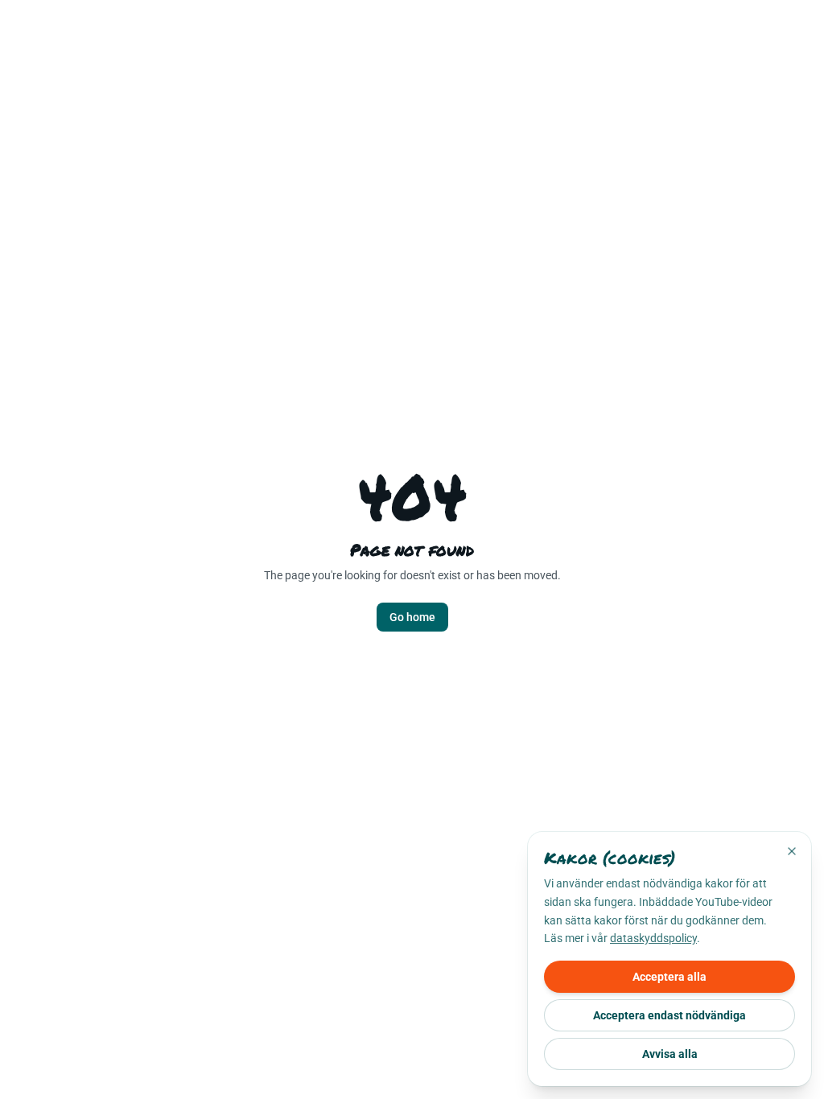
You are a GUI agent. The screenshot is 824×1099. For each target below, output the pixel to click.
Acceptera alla (669, 976)
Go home (412, 617)
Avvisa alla (670, 1054)
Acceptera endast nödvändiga (669, 1015)
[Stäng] (792, 851)
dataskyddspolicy (653, 938)
